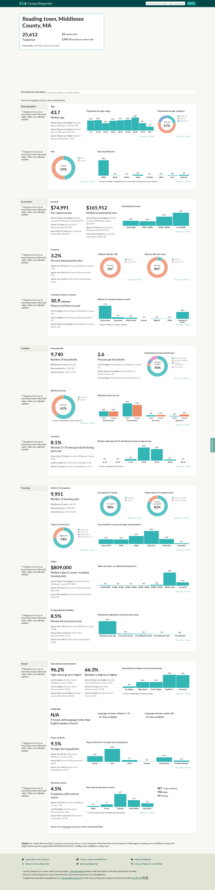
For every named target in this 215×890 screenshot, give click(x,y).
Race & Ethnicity (106, 151)
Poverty (55, 249)
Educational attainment (63, 663)
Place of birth (58, 737)
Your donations (77, 871)
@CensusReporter (89, 863)
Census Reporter (40, 3)
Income (54, 201)
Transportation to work (63, 294)
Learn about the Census (37, 859)
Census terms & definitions (93, 859)
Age (53, 106)
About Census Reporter (37, 863)
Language (56, 708)
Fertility (55, 436)
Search (191, 3)
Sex (52, 151)
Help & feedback (143, 859)
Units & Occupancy (60, 487)
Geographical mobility (62, 610)
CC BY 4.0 (137, 878)
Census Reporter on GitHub (148, 863)
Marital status (58, 390)
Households (57, 348)
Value (54, 561)
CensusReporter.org (71, 878)
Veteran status (59, 782)
